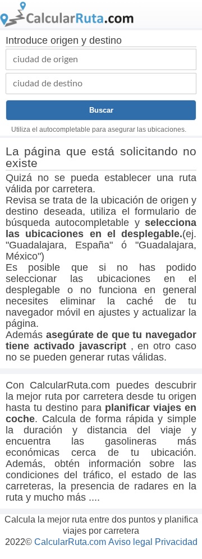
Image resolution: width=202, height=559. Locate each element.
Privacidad (176, 542)
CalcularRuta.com (70, 542)
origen (64, 40)
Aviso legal (130, 542)
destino (105, 40)
